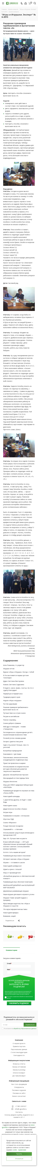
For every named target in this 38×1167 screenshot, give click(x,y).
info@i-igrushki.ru (21, 1109)
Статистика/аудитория (19, 1052)
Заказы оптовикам (19, 1067)
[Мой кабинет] (25, 3)
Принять (19, 1154)
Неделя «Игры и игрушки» (12, 700)
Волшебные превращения (12, 751)
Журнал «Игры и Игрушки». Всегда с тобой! (18, 672)
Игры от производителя (12, 873)
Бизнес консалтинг (19, 1096)
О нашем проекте (19, 1043)
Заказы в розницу (19, 1070)
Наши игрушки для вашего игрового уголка (18, 894)
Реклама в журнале (19, 1090)
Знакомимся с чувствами (12, 754)
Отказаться (19, 1159)
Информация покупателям (19, 1060)
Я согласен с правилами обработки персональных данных (20, 997)
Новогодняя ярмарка (10, 913)
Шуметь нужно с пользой (12, 869)
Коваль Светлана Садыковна (13, 685)
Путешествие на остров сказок (14, 713)
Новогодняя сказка (10, 806)
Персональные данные (19, 1049)
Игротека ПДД (8, 819)
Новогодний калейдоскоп (12, 866)
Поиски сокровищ (9, 720)
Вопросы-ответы (19, 1064)
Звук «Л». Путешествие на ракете (15, 838)
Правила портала (19, 1046)
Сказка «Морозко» (9, 823)
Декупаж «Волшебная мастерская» (15, 775)
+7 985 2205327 (20, 1106)
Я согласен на (20, 1028)
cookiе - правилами (19, 1150)
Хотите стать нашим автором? (14, 852)
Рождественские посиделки (13, 826)
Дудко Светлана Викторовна (13, 681)
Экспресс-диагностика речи (13, 742)
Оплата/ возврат (19, 1073)
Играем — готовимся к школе (14, 862)
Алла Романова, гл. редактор (13, 665)
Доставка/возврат (19, 1076)
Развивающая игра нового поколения (17, 856)
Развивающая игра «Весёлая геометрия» (18, 882)
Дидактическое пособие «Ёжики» (15, 809)
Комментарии (11, 950)
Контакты (19, 1112)
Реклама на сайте (19, 1093)
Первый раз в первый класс (13, 694)
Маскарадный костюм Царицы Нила (16, 778)
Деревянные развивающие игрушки (16, 891)
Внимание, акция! (9, 916)
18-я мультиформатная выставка (15, 909)
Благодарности (19, 1055)
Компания (19, 1040)
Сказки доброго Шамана (12, 723)
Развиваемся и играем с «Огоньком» (16, 816)
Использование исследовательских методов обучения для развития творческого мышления (16, 769)
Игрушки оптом (8, 669)
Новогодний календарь (11, 796)
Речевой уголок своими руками (14, 738)
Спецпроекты (19, 1087)
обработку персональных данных (24, 1028)
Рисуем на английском (11, 716)
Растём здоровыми (10, 704)
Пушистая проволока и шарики (14, 763)
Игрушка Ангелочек (10, 781)
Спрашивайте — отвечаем (12, 829)
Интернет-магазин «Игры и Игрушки (16, 859)
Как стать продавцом (19, 1084)
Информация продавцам (19, 1081)
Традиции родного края (11, 697)
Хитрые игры (7, 812)
